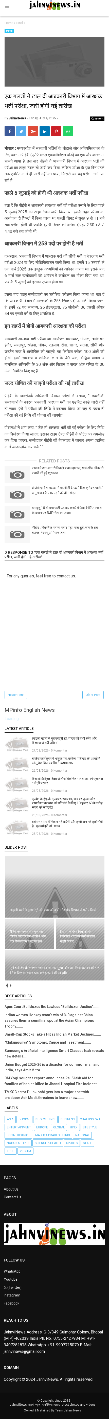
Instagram (12, 1295)
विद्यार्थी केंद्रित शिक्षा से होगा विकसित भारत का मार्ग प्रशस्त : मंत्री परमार (67, 781)
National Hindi (18, 1143)
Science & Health (48, 1143)
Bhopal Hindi (45, 1119)
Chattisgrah (90, 1119)
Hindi (9, 30)
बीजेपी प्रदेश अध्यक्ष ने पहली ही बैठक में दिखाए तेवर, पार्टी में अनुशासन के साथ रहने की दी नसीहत (67, 490)
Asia (10, 1119)
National (82, 1135)
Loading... (13, 718)
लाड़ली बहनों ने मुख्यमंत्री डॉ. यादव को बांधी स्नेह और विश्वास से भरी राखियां (64, 740)
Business (68, 1119)
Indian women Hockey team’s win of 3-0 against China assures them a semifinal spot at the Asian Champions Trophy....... (49, 1020)
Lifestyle (90, 1127)
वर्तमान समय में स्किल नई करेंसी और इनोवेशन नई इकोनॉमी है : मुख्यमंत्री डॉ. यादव (67, 824)
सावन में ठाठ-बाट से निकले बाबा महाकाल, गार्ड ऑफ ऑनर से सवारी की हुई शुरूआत (67, 470)
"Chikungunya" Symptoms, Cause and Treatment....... (48, 1042)
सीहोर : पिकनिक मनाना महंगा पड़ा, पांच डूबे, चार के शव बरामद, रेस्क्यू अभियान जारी (65, 530)
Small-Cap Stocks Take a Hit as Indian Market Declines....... (53, 1034)
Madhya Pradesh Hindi (52, 1135)
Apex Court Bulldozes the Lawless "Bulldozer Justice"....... (52, 1007)
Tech (10, 1151)
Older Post (93, 695)
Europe (42, 1127)
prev (6, 985)
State (87, 1143)
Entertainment (19, 1127)
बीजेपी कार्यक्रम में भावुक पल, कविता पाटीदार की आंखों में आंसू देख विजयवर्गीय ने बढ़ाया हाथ (66, 761)
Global (59, 1127)
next (10, 985)
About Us (11, 1189)
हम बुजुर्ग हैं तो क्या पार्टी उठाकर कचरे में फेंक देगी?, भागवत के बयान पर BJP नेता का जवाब (67, 510)
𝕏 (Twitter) (13, 1287)
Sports (72, 1143)
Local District (18, 1135)
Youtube (10, 1279)
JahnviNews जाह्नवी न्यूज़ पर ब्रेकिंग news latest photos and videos (53, 1404)
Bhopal (24, 1119)
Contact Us (12, 1197)
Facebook (11, 1303)
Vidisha (25, 1151)
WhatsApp (12, 1271)
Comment (97, 118)
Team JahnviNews (68, 1410)
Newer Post (16, 695)
